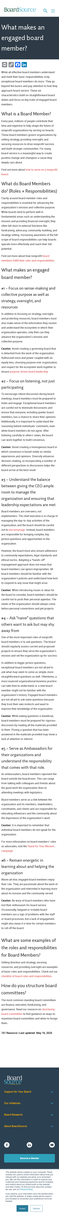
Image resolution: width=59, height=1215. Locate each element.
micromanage (17, 530)
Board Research (13, 1114)
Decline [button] (36, 1208)
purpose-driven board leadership (28, 371)
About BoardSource (15, 1126)
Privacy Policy (26, 1189)
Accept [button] (22, 1208)
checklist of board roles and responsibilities (26, 976)
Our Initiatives (12, 1103)
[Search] (45, 11)
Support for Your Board (17, 1091)
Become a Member (29, 1158)
